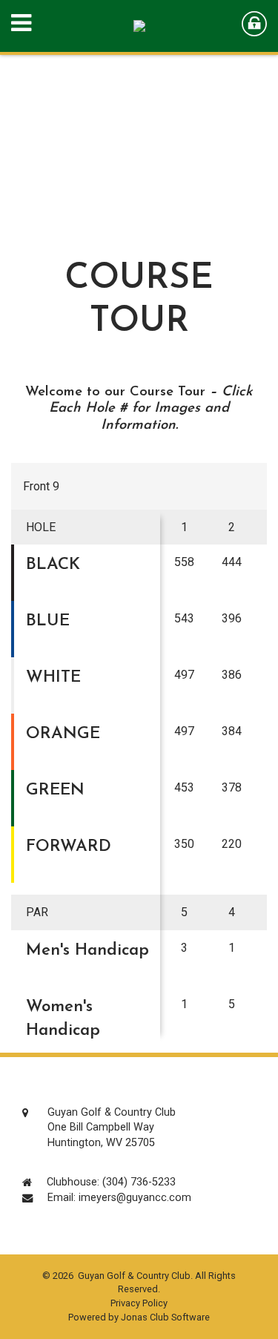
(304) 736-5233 (139, 1182)
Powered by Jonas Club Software (139, 1317)
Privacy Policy (139, 1303)
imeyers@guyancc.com (135, 1197)
